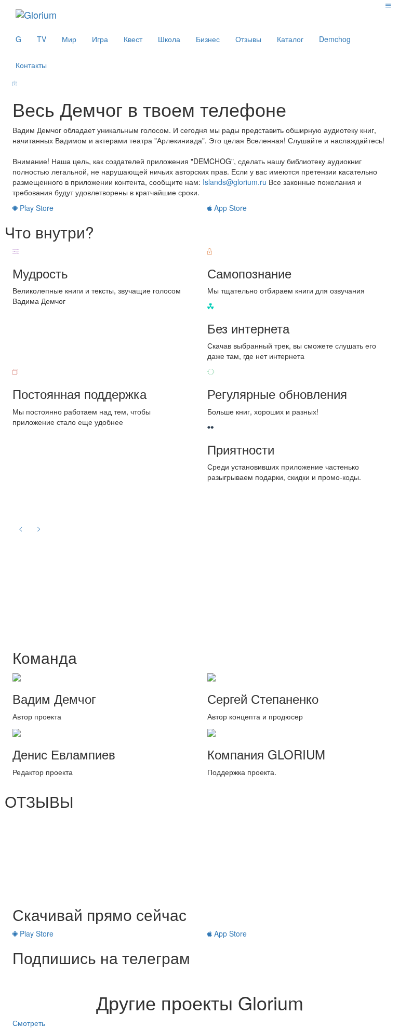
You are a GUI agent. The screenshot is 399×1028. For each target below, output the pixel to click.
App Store (229, 208)
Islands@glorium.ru (235, 182)
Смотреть (28, 1023)
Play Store (36, 208)
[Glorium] (36, 13)
